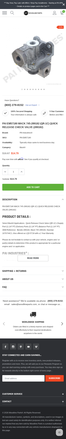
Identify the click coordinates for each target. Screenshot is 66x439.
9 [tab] (44, 89)
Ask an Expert (31, 105)
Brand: (5, 133)
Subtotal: (6, 179)
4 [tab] (30, 89)
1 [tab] (22, 89)
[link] (5, 346)
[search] (12, 13)
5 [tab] (33, 89)
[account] (54, 13)
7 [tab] (38, 89)
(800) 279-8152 (14, 105)
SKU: (4, 137)
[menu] (4, 13)
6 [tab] (35, 89)
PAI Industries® (26, 133)
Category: (6, 147)
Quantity (6, 165)
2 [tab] (24, 89)
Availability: (7, 142)
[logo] (33, 13)
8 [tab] (41, 89)
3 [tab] (27, 89)
